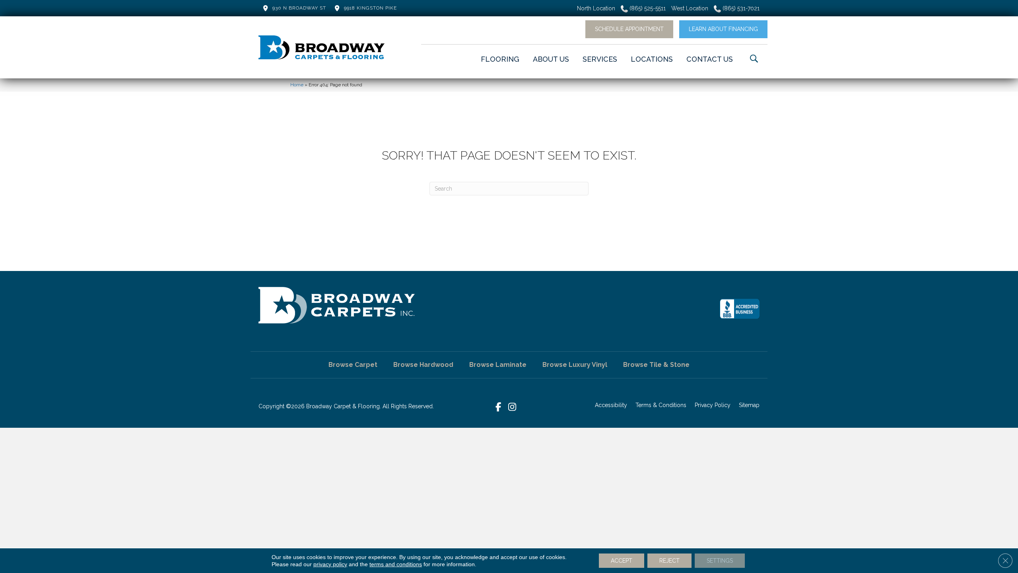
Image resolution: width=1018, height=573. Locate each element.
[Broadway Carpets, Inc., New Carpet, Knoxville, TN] (740, 309)
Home (296, 85)
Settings (720, 560)
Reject (669, 560)
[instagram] (512, 407)
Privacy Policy (712, 405)
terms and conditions (395, 564)
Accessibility (611, 405)
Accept (621, 560)
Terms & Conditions (660, 405)
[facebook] (498, 407)
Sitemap (749, 405)
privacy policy (330, 564)
